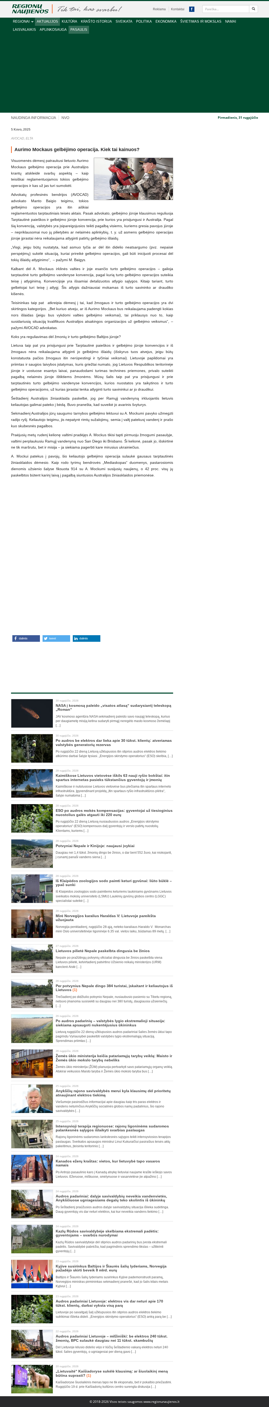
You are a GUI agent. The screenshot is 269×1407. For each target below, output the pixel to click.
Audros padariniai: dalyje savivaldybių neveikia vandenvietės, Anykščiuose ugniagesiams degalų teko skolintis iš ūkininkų (111, 1198)
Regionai (21, 21)
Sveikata (124, 21)
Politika (144, 21)
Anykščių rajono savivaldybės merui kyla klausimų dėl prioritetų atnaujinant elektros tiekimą (113, 1093)
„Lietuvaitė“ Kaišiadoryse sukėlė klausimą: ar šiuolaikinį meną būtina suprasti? (112, 1373)
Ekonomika (166, 21)
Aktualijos (47, 21)
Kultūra (69, 21)
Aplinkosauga (53, 30)
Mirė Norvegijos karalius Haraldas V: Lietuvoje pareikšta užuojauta (106, 918)
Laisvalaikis (24, 30)
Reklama (159, 9)
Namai (230, 21)
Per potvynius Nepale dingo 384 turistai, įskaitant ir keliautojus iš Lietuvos (114, 988)
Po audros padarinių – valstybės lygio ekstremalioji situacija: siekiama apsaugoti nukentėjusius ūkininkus (110, 1023)
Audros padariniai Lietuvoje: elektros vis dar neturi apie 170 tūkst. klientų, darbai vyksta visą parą (109, 1303)
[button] (26, 638)
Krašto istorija (96, 21)
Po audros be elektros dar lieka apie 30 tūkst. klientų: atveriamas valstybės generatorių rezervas (114, 742)
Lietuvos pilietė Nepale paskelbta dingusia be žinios (103, 951)
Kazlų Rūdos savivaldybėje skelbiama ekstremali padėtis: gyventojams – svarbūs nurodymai (107, 1233)
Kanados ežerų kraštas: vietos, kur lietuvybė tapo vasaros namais (108, 1163)
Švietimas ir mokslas (200, 21)
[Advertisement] (134, 73)
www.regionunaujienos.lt (161, 1401)
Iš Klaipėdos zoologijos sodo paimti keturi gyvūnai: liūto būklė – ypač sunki (114, 883)
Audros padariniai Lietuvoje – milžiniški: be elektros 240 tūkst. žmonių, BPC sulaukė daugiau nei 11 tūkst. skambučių (112, 1338)
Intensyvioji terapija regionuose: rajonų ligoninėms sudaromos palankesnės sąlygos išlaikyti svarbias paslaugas (112, 1128)
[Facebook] (191, 9)
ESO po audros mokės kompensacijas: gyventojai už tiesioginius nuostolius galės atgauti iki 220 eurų (114, 812)
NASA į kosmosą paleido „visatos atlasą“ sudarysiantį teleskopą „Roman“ (113, 707)
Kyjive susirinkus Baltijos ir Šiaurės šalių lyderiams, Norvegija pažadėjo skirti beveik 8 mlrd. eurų (111, 1268)
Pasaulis (78, 30)
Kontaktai (177, 9)
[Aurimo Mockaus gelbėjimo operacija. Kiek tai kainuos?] (133, 179)
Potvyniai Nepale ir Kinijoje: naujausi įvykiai (95, 846)
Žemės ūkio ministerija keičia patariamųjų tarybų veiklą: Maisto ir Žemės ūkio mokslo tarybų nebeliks (114, 1058)
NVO (65, 118)
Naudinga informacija (33, 118)
